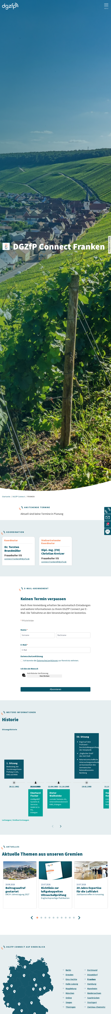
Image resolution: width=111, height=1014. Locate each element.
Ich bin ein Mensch (29, 668)
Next (59, 825)
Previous (51, 825)
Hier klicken (44, 676)
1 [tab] (37, 917)
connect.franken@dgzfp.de (17, 558)
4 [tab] (49, 917)
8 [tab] (65, 917)
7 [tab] (61, 917)
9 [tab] (69, 917)
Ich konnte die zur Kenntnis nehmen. (51, 660)
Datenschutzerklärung (47, 660)
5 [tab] (53, 917)
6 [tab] (57, 917)
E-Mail (24, 644)
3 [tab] (45, 917)
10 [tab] (73, 917)
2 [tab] (41, 917)
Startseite (6, 496)
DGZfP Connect (19, 496)
